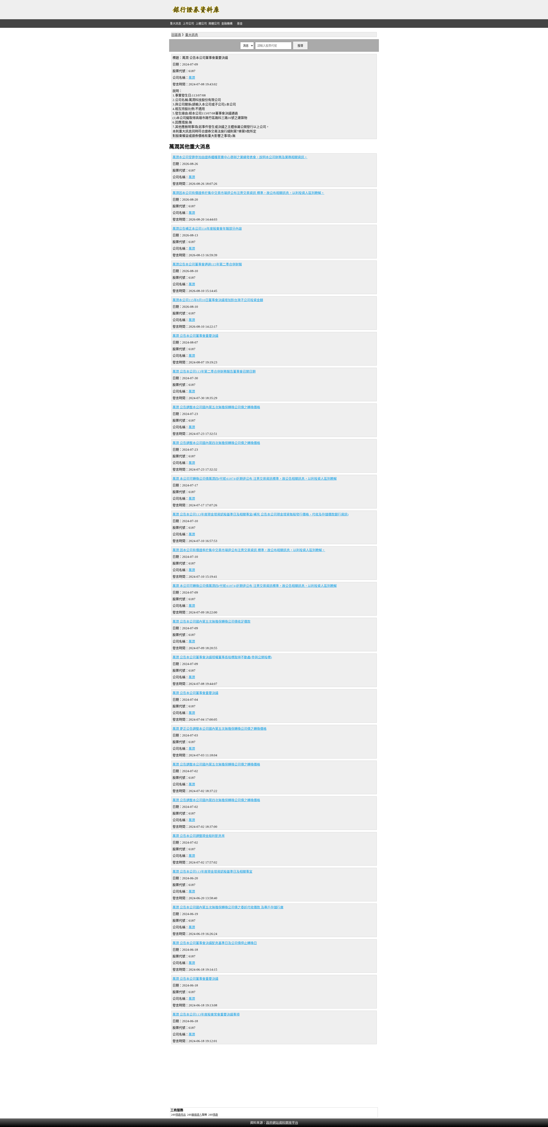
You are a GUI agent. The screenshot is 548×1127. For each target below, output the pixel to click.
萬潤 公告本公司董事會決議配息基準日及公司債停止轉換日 (215, 943)
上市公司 (188, 23)
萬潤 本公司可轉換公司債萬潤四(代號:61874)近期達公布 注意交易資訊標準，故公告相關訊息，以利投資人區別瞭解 (255, 478)
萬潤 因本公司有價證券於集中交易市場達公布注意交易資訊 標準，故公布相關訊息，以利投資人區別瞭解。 (249, 550)
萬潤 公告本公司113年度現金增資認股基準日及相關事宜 (212, 871)
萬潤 (192, 77)
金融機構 (226, 23)
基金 (240, 23)
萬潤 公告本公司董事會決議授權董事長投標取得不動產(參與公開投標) (222, 657)
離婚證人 (197, 1114)
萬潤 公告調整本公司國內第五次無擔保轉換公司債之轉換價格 (216, 407)
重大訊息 (175, 23)
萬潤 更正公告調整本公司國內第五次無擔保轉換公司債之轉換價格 (220, 728)
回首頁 (176, 35)
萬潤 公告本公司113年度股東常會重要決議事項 (206, 1014)
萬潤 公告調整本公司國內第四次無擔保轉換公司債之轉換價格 (216, 443)
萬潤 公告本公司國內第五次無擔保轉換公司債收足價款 (211, 621)
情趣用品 (181, 1114)
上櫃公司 (201, 23)
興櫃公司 (214, 23)
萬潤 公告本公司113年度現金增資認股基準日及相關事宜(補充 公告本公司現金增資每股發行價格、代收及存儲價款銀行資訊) (260, 514)
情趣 (215, 1114)
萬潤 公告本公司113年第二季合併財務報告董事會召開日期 (214, 371)
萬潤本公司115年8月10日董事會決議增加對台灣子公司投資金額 (218, 300)
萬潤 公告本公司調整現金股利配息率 (199, 836)
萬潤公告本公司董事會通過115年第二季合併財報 (207, 264)
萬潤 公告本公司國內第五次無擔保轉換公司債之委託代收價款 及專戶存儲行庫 (228, 907)
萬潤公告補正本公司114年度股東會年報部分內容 (207, 228)
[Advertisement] (301, 9)
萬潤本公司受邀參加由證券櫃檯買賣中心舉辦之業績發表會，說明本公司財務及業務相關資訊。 (240, 157)
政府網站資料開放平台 (282, 1122)
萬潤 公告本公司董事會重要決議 (195, 336)
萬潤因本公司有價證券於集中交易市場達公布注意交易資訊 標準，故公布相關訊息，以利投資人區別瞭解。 (248, 193)
